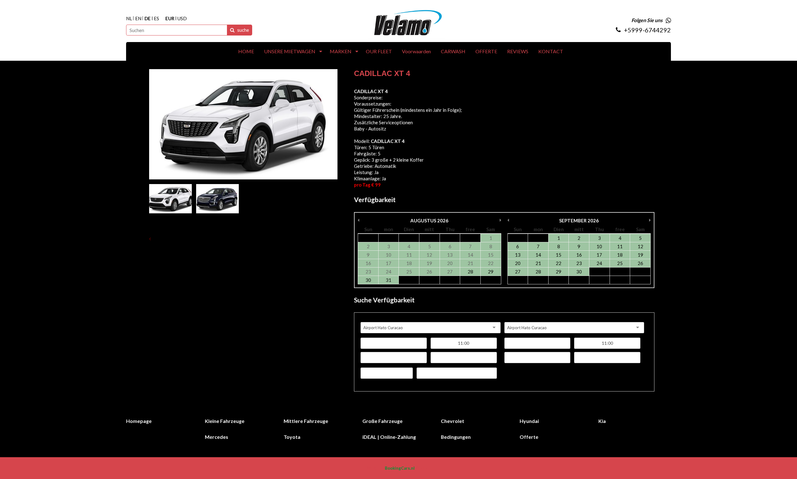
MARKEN (340, 51)
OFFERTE (486, 51)
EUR (169, 18)
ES (156, 18)
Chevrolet (452, 421)
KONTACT (550, 51)
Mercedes (216, 437)
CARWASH (453, 51)
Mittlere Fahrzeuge (306, 421)
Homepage (139, 421)
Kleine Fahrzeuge (224, 421)
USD (182, 18)
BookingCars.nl (400, 468)
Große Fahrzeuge (382, 421)
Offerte (529, 437)
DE (147, 18)
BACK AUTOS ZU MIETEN (182, 238)
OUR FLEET (379, 51)
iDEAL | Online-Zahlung (389, 437)
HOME (246, 51)
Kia (602, 421)
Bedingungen (456, 437)
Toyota (292, 437)
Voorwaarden (416, 51)
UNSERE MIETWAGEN (289, 51)
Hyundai (529, 421)
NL (129, 18)
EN (138, 18)
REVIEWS (517, 51)
